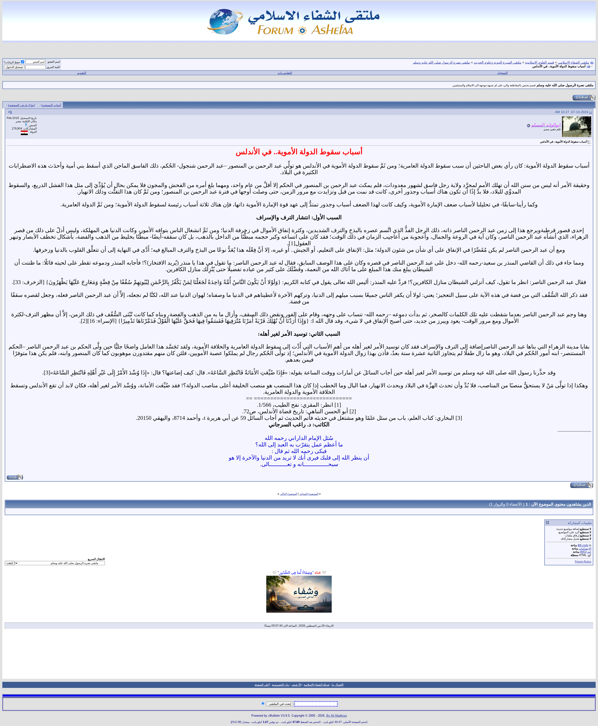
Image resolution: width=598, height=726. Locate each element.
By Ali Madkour (336, 715)
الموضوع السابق (308, 494)
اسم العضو (54, 61)
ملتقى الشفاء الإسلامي (573, 62)
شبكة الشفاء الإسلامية (316, 684)
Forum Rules (583, 561)
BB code (583, 545)
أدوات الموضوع (51, 105)
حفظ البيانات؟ (12, 62)
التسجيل (502, 73)
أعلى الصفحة (262, 684)
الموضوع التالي (288, 494)
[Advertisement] (299, 655)
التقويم (81, 73)
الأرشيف (296, 684)
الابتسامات (585, 548)
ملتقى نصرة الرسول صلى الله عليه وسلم (441, 62)
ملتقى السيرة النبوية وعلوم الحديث (497, 62)
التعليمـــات (285, 73)
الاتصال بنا (337, 684)
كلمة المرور (53, 67)
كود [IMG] (585, 551)
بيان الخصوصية (280, 684)
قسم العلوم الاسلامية (539, 62)
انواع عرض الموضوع (21, 105)
